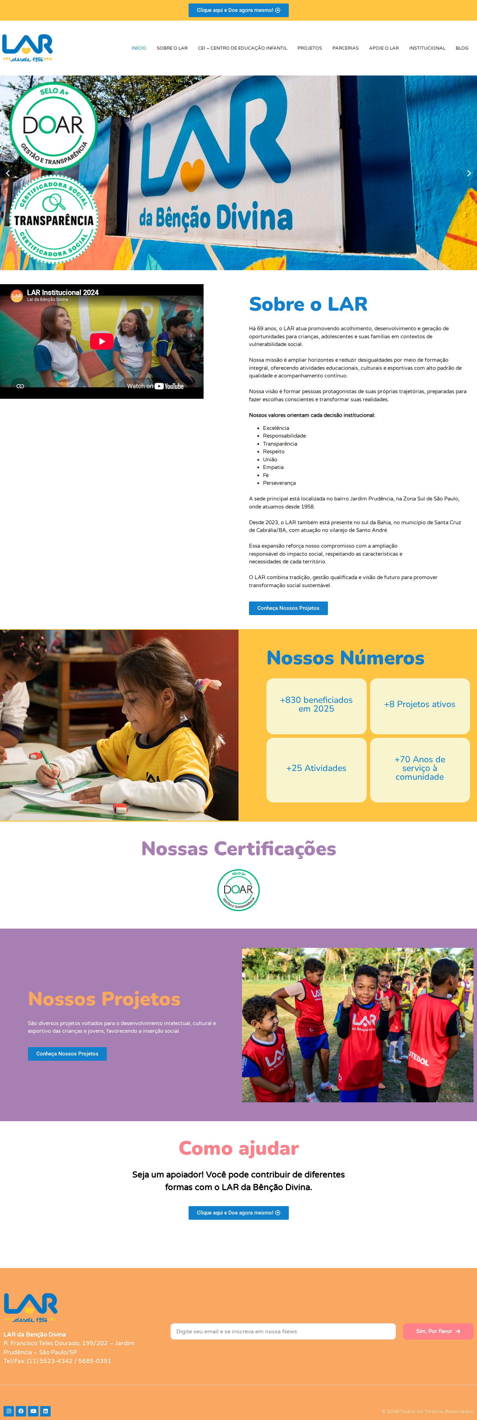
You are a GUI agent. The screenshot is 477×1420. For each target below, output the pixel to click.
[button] (7, 172)
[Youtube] (33, 1411)
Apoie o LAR (384, 48)
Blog (462, 48)
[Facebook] (21, 1411)
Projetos (310, 48)
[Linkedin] (45, 1411)
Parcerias (345, 48)
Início (139, 48)
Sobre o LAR (172, 48)
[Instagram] (8, 1411)
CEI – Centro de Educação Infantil (242, 48)
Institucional (427, 48)
